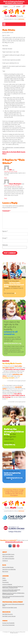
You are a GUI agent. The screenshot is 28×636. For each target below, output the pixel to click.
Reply (5, 178)
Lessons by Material (7, 584)
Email (4, 238)
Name (5, 231)
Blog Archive (5, 571)
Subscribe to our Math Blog (9, 569)
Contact (18, 6)
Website (5, 245)
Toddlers (4, 580)
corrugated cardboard (19, 147)
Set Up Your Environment (8, 625)
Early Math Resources (7, 614)
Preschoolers (5, 582)
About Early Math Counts (8, 554)
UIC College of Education (8, 558)
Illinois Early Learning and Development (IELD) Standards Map (13, 597)
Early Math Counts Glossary (9, 616)
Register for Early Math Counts (9, 607)
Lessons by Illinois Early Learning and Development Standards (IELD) (11, 590)
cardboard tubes (9, 147)
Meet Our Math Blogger (8, 567)
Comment (6, 211)
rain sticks (4, 149)
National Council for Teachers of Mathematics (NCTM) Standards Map (13, 593)
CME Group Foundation (8, 556)
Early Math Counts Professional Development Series (13, 604)
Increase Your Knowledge (8, 623)
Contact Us (5, 560)
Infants (4, 578)
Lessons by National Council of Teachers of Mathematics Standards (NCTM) (12, 587)
